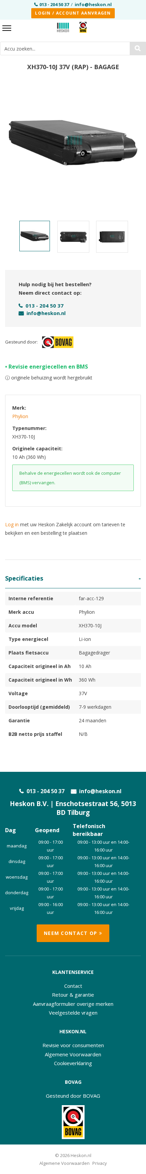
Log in (12, 524)
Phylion (20, 416)
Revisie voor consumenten (73, 1045)
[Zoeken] (138, 48)
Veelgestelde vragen (73, 1012)
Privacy (99, 1163)
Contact (73, 985)
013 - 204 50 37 (54, 4)
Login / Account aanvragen (73, 13)
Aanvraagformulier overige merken (73, 1003)
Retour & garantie (73, 994)
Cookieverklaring (73, 1063)
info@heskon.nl (93, 4)
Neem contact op (71, 933)
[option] (73, 143)
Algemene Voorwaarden (73, 1054)
